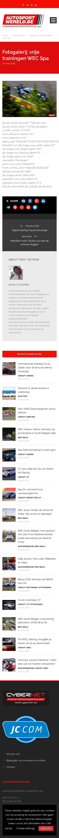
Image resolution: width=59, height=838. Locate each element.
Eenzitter (32, 498)
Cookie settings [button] (25, 828)
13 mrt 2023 (23, 651)
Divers (30, 376)
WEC (28, 647)
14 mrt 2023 (23, 521)
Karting (30, 417)
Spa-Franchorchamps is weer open (37, 450)
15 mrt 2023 (23, 399)
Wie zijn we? (13, 754)
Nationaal (32, 587)
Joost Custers (19, 284)
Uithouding (44, 587)
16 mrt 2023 (23, 379)
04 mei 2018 (8, 63)
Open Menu (53, 20)
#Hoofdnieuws (18, 35)
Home (5, 35)
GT (27, 477)
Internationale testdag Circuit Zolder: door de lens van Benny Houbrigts (35, 367)
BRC (20, 437)
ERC (37, 567)
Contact (10, 767)
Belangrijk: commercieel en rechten (26, 760)
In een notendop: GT (29, 600)
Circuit (22, 376)
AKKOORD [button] (45, 828)
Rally (25, 437)
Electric (22, 396)
